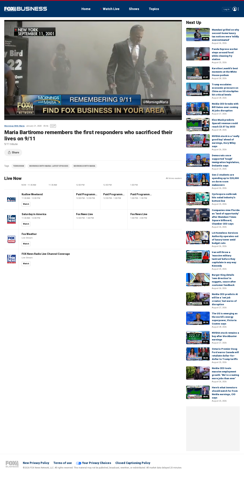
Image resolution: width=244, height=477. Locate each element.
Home (85, 9)
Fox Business (25, 9)
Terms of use (62, 463)
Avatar (235, 9)
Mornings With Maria (14, 126)
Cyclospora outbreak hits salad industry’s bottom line (224, 197)
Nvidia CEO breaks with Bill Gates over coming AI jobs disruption (225, 107)
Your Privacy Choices (96, 463)
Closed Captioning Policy (132, 463)
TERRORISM (18, 166)
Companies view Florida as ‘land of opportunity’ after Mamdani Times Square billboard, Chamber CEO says (226, 217)
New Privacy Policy (36, 463)
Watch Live (111, 9)
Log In (227, 9)
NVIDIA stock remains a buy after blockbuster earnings (225, 336)
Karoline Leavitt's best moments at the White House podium (225, 72)
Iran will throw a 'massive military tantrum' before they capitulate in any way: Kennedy (224, 259)
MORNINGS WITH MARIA (84, 166)
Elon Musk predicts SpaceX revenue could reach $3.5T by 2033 (225, 123)
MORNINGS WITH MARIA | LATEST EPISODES (48, 166)
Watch (26, 204)
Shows (134, 9)
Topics (154, 9)
